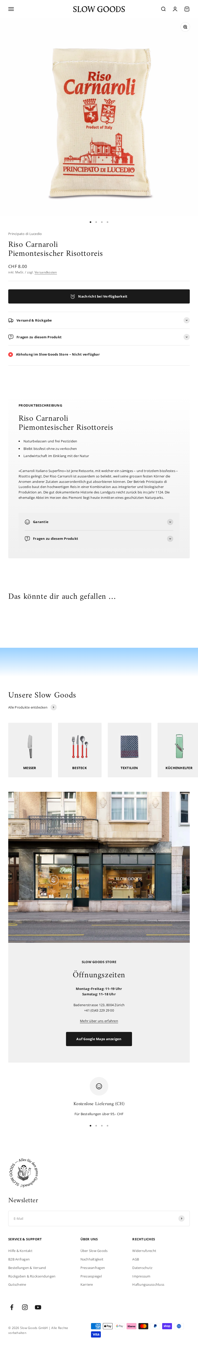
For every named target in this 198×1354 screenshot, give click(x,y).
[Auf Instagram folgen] (24, 1307)
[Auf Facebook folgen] (11, 1307)
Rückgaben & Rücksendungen (32, 1276)
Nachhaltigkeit (92, 1259)
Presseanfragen (92, 1267)
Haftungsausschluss (148, 1284)
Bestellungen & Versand (27, 1267)
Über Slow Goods (94, 1250)
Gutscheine (17, 1284)
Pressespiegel (91, 1276)
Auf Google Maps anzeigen (98, 1039)
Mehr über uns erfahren (99, 1021)
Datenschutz (142, 1267)
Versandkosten (46, 272)
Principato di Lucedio (25, 233)
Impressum (141, 1276)
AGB (135, 1259)
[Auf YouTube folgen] (38, 1307)
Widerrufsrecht (144, 1250)
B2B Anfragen (19, 1259)
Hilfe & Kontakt (20, 1250)
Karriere (86, 1284)
